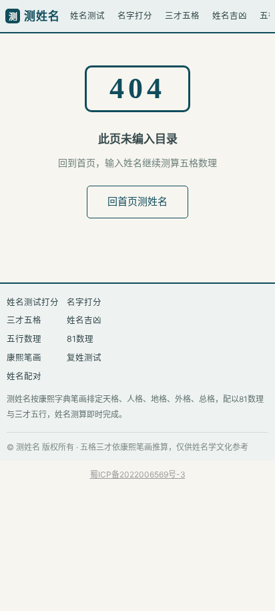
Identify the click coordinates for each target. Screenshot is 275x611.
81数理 (80, 339)
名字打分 (134, 16)
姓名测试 (87, 16)
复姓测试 (84, 358)
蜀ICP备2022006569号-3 (138, 474)
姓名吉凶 (229, 16)
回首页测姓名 (137, 201)
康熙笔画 (24, 358)
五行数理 (24, 339)
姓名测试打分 (33, 302)
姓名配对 (24, 376)
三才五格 (182, 16)
